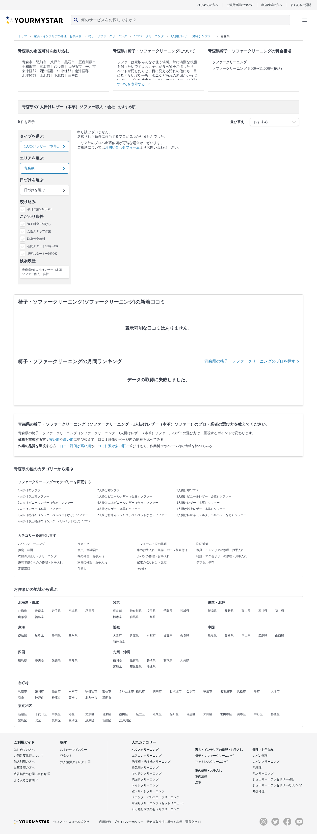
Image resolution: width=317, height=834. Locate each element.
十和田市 (29, 66)
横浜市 (140, 691)
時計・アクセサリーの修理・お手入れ (221, 556)
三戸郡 (73, 75)
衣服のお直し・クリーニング (37, 556)
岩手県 (56, 611)
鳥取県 (212, 635)
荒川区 (56, 720)
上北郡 (45, 75)
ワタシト (66, 755)
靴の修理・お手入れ (91, 556)
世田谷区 (226, 714)
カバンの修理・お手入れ (153, 556)
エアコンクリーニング (146, 755)
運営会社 (191, 821)
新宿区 (22, 714)
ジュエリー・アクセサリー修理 (273, 779)
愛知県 (22, 635)
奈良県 (184, 635)
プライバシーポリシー (129, 821)
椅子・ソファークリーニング (214, 755)
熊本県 (167, 660)
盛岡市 (39, 691)
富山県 (245, 611)
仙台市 (56, 691)
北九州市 (91, 697)
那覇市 (106, 697)
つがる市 (75, 66)
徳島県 (22, 660)
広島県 (262, 635)
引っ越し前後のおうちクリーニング (155, 809)
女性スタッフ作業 (39, 231)
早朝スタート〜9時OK (42, 253)
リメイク (83, 544)
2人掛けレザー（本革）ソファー (39, 509)
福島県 (39, 617)
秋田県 (89, 611)
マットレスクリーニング (211, 761)
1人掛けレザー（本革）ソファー (198, 502)
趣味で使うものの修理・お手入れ (40, 562)
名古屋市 (226, 691)
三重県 (73, 635)
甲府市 (207, 691)
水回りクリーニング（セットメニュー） (158, 803)
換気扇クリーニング (145, 767)
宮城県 (73, 611)
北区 (38, 720)
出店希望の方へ (271, 5)
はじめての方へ (207, 5)
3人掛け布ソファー (189, 490)
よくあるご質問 (300, 5)
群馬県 (134, 617)
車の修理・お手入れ (208, 770)
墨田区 (123, 714)
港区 (72, 714)
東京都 (117, 611)
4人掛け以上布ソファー (33, 496)
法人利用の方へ (24, 761)
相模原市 (176, 691)
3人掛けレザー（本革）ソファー (118, 509)
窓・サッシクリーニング (148, 791)
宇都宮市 (91, 691)
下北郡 (59, 75)
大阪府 (117, 635)
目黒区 (190, 714)
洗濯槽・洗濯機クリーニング (151, 761)
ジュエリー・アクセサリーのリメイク (278, 785)
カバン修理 (260, 755)
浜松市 (241, 691)
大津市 (275, 691)
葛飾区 (106, 720)
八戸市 (55, 62)
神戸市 (39, 697)
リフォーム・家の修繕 (152, 544)
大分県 (184, 660)
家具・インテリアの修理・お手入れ (220, 550)
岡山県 (245, 635)
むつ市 (59, 66)
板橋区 (73, 720)
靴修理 (257, 767)
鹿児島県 (136, 666)
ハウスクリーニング (31, 544)
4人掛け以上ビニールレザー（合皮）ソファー (127, 502)
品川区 (174, 714)
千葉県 (167, 611)
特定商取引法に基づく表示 (164, 821)
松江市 (56, 697)
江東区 (157, 714)
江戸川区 (125, 720)
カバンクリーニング (266, 761)
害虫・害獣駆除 (88, 550)
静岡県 (56, 635)
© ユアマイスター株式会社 (71, 821)
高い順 (68, 439)
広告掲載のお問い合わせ (30, 774)
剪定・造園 (25, 550)
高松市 (73, 697)
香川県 (39, 660)
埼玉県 (151, 611)
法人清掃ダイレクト (74, 762)
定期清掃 (24, 568)
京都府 (151, 635)
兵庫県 (134, 635)
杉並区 (275, 714)
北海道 (22, 611)
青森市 (27, 62)
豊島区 (22, 720)
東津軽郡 (29, 71)
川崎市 (157, 691)
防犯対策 (202, 544)
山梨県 (151, 617)
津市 (257, 691)
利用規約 (105, 821)
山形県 (22, 617)
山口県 (279, 635)
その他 (141, 568)
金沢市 (190, 691)
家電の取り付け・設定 (152, 562)
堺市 (21, 697)
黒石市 (69, 62)
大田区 (207, 714)
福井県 (279, 611)
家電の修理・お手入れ (92, 562)
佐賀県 (134, 660)
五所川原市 (87, 62)
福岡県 (117, 660)
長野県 (229, 611)
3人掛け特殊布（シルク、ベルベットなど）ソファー (211, 515)
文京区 (89, 714)
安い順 (54, 439)
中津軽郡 (64, 71)
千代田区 (41, 714)
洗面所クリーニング (145, 779)
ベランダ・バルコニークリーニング (155, 797)
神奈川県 (136, 611)
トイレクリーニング (145, 785)
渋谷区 (241, 714)
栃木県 (117, 617)
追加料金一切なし (39, 224)
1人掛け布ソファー (30, 490)
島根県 (229, 635)
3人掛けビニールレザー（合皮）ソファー (45, 502)
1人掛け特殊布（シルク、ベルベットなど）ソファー (53, 515)
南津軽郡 (82, 71)
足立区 (140, 714)
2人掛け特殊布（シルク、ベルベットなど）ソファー (132, 515)
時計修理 (258, 791)
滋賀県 (167, 635)
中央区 (56, 714)
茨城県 (184, 611)
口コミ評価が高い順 (75, 446)
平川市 (90, 66)
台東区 (106, 714)
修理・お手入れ (263, 749)
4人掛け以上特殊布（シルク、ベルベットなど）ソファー (56, 521)
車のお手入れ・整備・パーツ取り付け (162, 550)
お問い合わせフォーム (122, 147)
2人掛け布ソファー (110, 490)
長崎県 (151, 660)
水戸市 (73, 691)
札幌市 (22, 691)
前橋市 (106, 691)
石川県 (262, 611)
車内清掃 (201, 776)
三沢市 (45, 66)
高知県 (73, 660)
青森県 (39, 611)
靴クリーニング (263, 773)
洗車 (198, 782)
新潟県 (212, 611)
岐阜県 (39, 635)
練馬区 (89, 720)
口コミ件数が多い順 (110, 446)
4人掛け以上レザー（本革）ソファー (201, 509)
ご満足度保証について (29, 755)
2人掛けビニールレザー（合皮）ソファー (204, 496)
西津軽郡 (46, 71)
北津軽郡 (29, 75)
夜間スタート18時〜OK (42, 246)
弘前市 (41, 62)
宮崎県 (117, 666)
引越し (82, 568)
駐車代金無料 (36, 239)
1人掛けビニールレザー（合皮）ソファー (124, 496)
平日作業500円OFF (39, 209)
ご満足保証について (239, 5)
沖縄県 (151, 666)
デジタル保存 (205, 562)
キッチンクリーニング (146, 773)
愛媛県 (56, 660)
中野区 (258, 714)
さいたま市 (126, 691)
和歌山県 (119, 642)
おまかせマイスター (73, 749)
